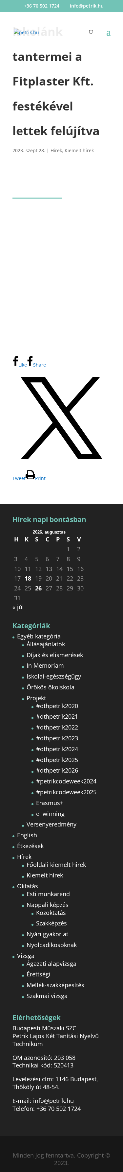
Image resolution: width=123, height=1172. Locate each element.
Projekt (36, 698)
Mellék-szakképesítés (55, 985)
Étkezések (30, 846)
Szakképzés (51, 923)
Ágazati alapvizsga (51, 964)
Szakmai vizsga (47, 996)
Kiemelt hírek (79, 150)
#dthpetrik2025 (57, 760)
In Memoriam (45, 665)
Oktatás (27, 886)
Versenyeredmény (51, 824)
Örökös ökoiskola (50, 687)
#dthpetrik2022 (57, 727)
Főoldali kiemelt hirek (56, 865)
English (27, 835)
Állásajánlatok (46, 644)
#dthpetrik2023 (57, 738)
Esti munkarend (48, 894)
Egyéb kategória (39, 636)
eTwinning (50, 814)
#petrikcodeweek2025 (66, 792)
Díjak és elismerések (55, 655)
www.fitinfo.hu (77, 227)
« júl (18, 607)
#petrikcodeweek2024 (66, 781)
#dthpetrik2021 (57, 716)
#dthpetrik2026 (57, 770)
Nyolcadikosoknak (52, 945)
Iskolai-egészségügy (54, 676)
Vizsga (25, 956)
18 (28, 578)
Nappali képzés (48, 905)
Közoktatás (51, 913)
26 (38, 588)
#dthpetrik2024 (57, 749)
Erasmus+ (49, 803)
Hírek (56, 150)
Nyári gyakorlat (47, 934)
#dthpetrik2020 (57, 706)
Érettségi (39, 974)
